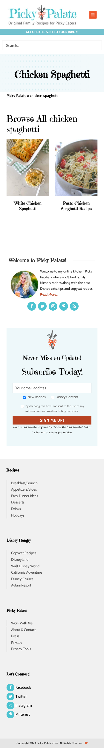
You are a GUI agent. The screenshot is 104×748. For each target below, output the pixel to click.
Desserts (17, 502)
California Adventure (26, 572)
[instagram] (53, 306)
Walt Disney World (25, 566)
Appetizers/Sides (24, 489)
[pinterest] (63, 306)
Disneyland (19, 559)
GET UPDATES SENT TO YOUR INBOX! (52, 32)
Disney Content (66, 397)
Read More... (49, 294)
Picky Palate (16, 95)
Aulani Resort (21, 585)
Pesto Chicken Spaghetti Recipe (76, 205)
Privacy (16, 642)
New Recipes (36, 397)
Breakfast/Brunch (24, 483)
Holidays (17, 515)
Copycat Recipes (23, 553)
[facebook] (31, 306)
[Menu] (93, 15)
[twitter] (42, 306)
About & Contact (23, 630)
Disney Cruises (22, 579)
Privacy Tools (21, 649)
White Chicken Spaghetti (28, 205)
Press (15, 636)
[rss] (74, 306)
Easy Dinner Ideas (24, 496)
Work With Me (22, 623)
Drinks (16, 509)
